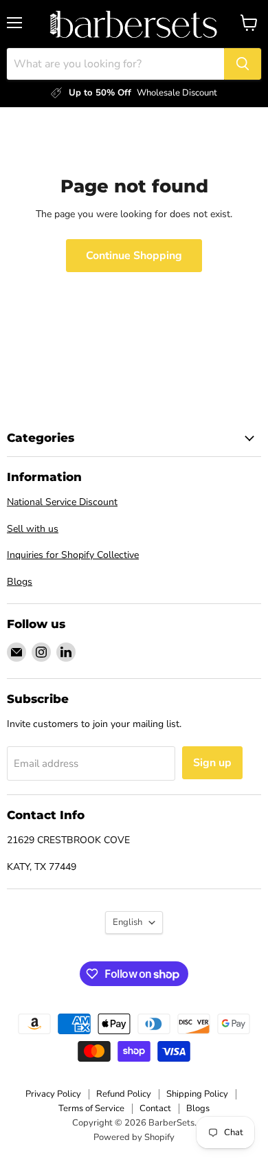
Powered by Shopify (134, 1137)
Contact (155, 1108)
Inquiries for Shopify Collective (73, 554)
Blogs (19, 581)
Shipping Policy (197, 1094)
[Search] (242, 64)
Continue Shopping (134, 255)
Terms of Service (91, 1108)
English (127, 922)
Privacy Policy (53, 1094)
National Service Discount (62, 502)
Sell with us (32, 528)
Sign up (212, 762)
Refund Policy (123, 1094)
